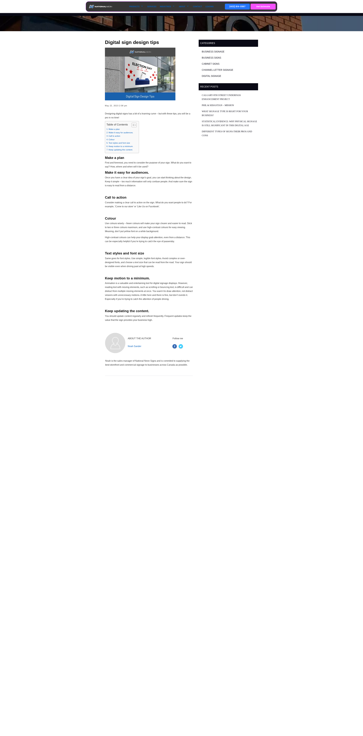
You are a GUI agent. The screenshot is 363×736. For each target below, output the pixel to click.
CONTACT (197, 6)
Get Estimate (263, 6)
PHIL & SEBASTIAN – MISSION (218, 105)
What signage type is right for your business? (225, 113)
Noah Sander (134, 346)
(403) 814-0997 (237, 6)
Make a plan (114, 129)
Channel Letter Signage (217, 70)
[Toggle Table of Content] (132, 125)
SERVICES (151, 6)
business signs (211, 58)
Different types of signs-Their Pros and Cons (227, 133)
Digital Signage (211, 76)
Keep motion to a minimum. (121, 146)
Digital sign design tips (132, 42)
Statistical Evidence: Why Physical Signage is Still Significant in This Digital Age (229, 123)
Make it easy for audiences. (121, 132)
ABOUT (182, 6)
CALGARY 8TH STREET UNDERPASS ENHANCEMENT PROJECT (221, 97)
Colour (112, 139)
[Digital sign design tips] (140, 74)
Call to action (114, 136)
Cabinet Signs (211, 64)
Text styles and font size (119, 143)
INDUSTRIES (165, 6)
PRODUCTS (134, 6)
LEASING (209, 6)
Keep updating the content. (121, 150)
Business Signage (213, 51)
